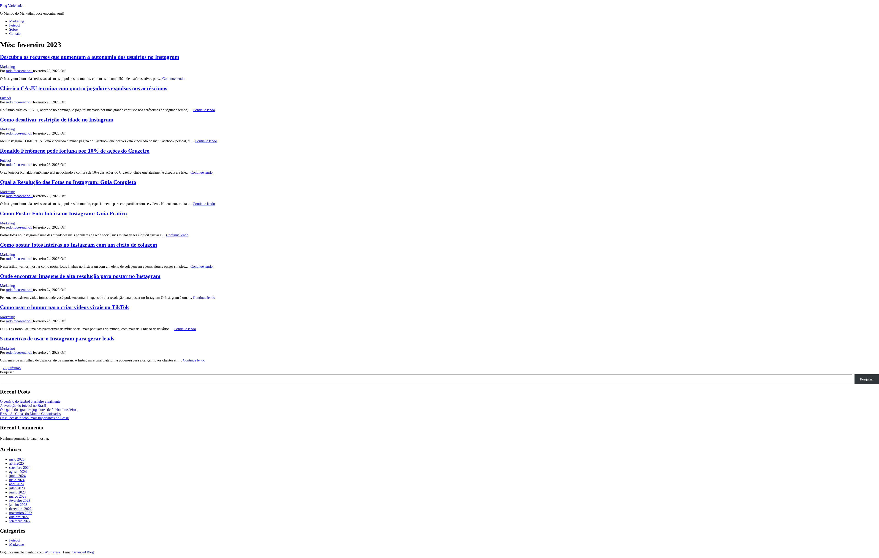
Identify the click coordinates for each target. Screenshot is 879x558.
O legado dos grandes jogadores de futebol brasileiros (38, 410)
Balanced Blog (83, 552)
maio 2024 (16, 480)
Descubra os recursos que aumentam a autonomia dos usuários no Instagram (89, 57)
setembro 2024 (19, 467)
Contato (15, 33)
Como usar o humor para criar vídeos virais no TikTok (64, 307)
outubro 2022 (19, 517)
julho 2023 (17, 488)
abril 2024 (16, 484)
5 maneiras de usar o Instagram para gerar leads (57, 339)
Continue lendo (173, 79)
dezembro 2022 (20, 509)
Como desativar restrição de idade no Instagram (56, 120)
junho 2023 (17, 492)
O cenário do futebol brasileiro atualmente (30, 401)
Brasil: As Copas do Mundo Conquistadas (30, 414)
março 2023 (17, 496)
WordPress (52, 552)
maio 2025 (16, 459)
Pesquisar (7, 372)
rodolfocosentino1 (19, 71)
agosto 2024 (18, 472)
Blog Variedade (11, 6)
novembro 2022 (20, 513)
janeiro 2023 (18, 505)
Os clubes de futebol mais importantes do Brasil (34, 418)
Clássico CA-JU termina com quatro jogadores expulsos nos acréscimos (83, 88)
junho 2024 (17, 476)
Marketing (16, 21)
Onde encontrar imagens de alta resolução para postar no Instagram (80, 276)
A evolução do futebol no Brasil (23, 405)
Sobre (13, 29)
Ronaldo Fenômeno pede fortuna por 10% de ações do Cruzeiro (74, 151)
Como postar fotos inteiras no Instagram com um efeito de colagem (78, 245)
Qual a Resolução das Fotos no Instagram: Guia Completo (68, 182)
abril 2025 (16, 463)
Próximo (14, 368)
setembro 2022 (19, 521)
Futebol (14, 25)
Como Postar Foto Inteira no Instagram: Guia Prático (63, 213)
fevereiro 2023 (19, 500)
